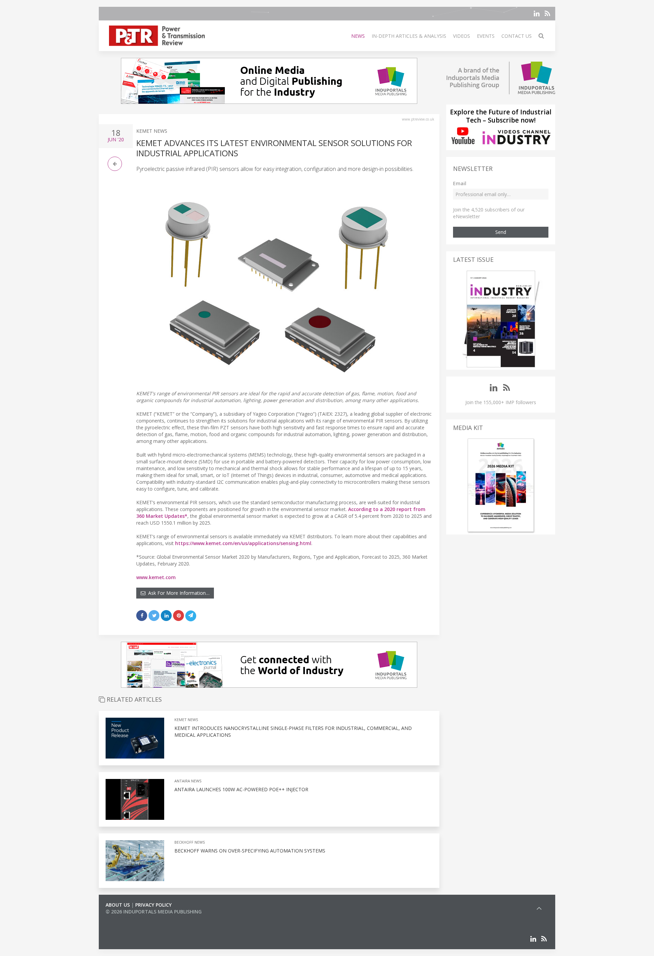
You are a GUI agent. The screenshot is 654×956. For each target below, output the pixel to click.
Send (500, 232)
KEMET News (151, 131)
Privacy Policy (153, 905)
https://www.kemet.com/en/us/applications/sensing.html (243, 543)
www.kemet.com (156, 577)
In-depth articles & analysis (409, 36)
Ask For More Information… (177, 593)
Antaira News (187, 780)
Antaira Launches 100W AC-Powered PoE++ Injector (241, 789)
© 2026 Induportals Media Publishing (154, 911)
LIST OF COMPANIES (129, 918)
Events (486, 36)
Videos (461, 36)
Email (459, 183)
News (358, 36)
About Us (118, 905)
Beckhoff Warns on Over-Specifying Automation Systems (249, 850)
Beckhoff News (189, 842)
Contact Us (516, 36)
